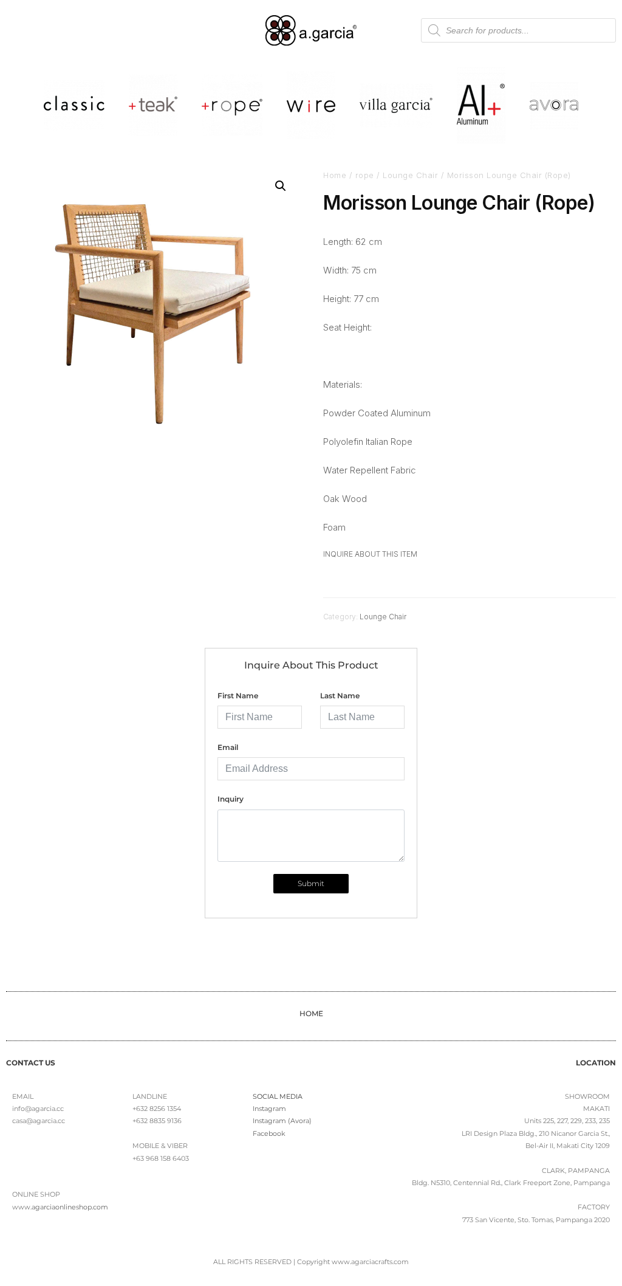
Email (227, 747)
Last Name (340, 695)
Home (334, 175)
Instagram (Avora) (282, 1120)
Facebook (269, 1133)
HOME (311, 1013)
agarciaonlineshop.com (70, 1207)
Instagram (269, 1108)
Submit (311, 883)
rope (364, 175)
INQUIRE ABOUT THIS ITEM (370, 554)
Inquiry (230, 798)
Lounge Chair (410, 175)
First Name (237, 695)
